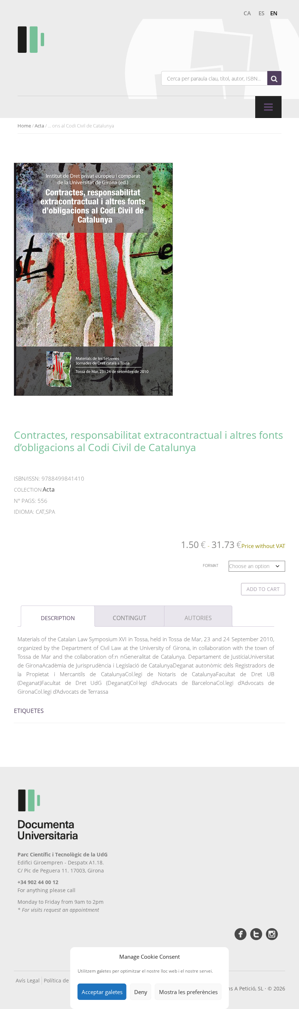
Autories (198, 618)
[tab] (58, 616)
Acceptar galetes (102, 992)
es (261, 13)
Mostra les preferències (188, 992)
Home (24, 125)
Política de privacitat (68, 980)
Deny (140, 992)
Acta (39, 125)
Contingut (129, 618)
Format (210, 565)
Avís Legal (28, 980)
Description (58, 618)
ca (247, 13)
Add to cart (263, 589)
